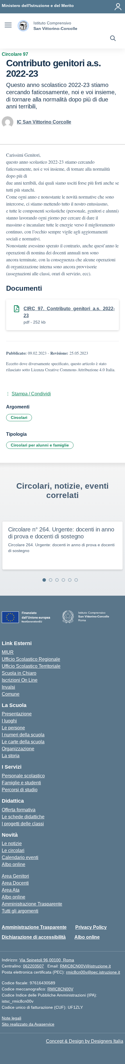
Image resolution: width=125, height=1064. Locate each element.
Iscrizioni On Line (20, 680)
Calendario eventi (20, 857)
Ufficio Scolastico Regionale (31, 659)
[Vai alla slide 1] (44, 580)
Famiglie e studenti (21, 782)
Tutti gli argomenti (20, 910)
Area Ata (10, 890)
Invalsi (8, 687)
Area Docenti (15, 883)
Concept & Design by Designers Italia (84, 1041)
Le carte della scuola (23, 741)
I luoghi (9, 720)
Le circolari (13, 850)
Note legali (11, 1018)
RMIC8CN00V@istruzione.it (85, 966)
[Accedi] (118, 6)
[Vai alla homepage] (23, 25)
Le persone (13, 727)
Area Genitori (15, 876)
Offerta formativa (18, 809)
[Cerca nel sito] (112, 39)
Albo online (13, 864)
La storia (10, 755)
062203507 (33, 966)
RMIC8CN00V (60, 989)
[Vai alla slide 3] (57, 580)
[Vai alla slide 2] (50, 580)
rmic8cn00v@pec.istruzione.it (93, 972)
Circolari (19, 417)
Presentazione (17, 713)
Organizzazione (18, 748)
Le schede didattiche (23, 816)
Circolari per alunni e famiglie (40, 445)
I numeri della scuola (23, 734)
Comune (10, 694)
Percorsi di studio (20, 789)
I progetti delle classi (23, 823)
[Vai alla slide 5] (70, 580)
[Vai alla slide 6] (76, 580)
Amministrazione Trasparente (32, 903)
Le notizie (12, 843)
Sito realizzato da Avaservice (28, 1024)
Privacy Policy (91, 927)
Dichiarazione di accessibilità (34, 937)
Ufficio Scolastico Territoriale (31, 666)
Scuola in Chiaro (19, 673)
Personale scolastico (23, 775)
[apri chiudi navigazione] (8, 25)
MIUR (8, 652)
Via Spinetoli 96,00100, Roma (46, 960)
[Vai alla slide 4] (63, 580)
